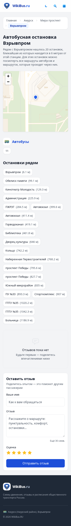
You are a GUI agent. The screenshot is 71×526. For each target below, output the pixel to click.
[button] (35, 98)
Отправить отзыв (36, 463)
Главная (11, 20)
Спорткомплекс (49, 294)
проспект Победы (23, 268)
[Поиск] (55, 6)
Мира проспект (50, 20)
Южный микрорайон (24, 285)
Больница (18, 320)
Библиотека (19, 233)
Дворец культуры (21, 242)
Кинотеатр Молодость (26, 189)
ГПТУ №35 (18, 303)
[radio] (8, 452)
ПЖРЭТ (16, 207)
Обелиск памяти (21, 181)
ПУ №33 (16, 294)
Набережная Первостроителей (32, 259)
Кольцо (16, 250)
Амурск (28, 20)
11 (7, 151)
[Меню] (64, 6)
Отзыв (10, 411)
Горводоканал (20, 224)
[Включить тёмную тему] (46, 6)
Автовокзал (47, 207)
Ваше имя (12, 394)
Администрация (22, 198)
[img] (35, 101)
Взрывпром (17, 172)
